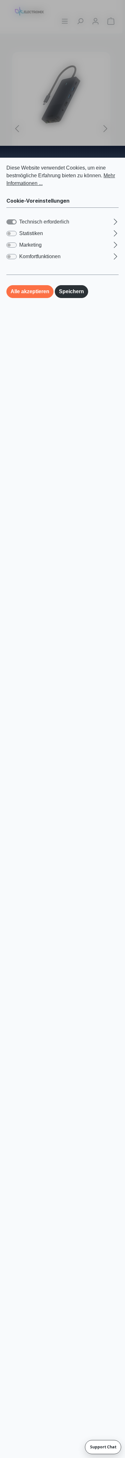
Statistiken (31, 233)
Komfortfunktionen (40, 256)
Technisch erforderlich (44, 221)
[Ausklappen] (116, 221)
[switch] (11, 233)
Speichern (71, 291)
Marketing (30, 245)
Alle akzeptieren (30, 291)
